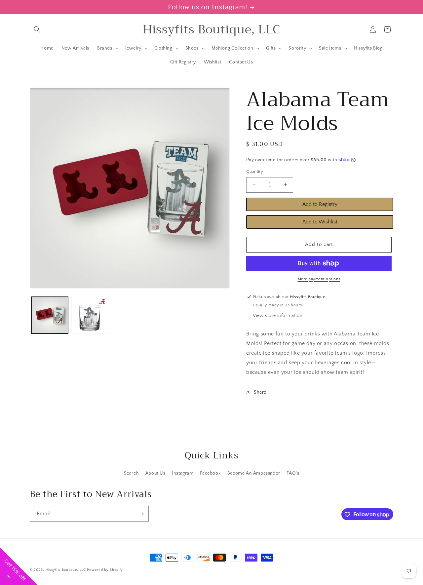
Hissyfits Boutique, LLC (66, 570)
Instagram (182, 473)
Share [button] (260, 392)
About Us (155, 473)
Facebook (210, 473)
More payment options (319, 279)
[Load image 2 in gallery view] (89, 315)
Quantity (254, 171)
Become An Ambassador (253, 473)
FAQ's (293, 473)
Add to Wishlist (319, 222)
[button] (37, 29)
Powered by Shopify (105, 570)
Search (131, 473)
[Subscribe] (141, 514)
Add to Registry (319, 204)
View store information (277, 315)
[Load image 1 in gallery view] (49, 315)
